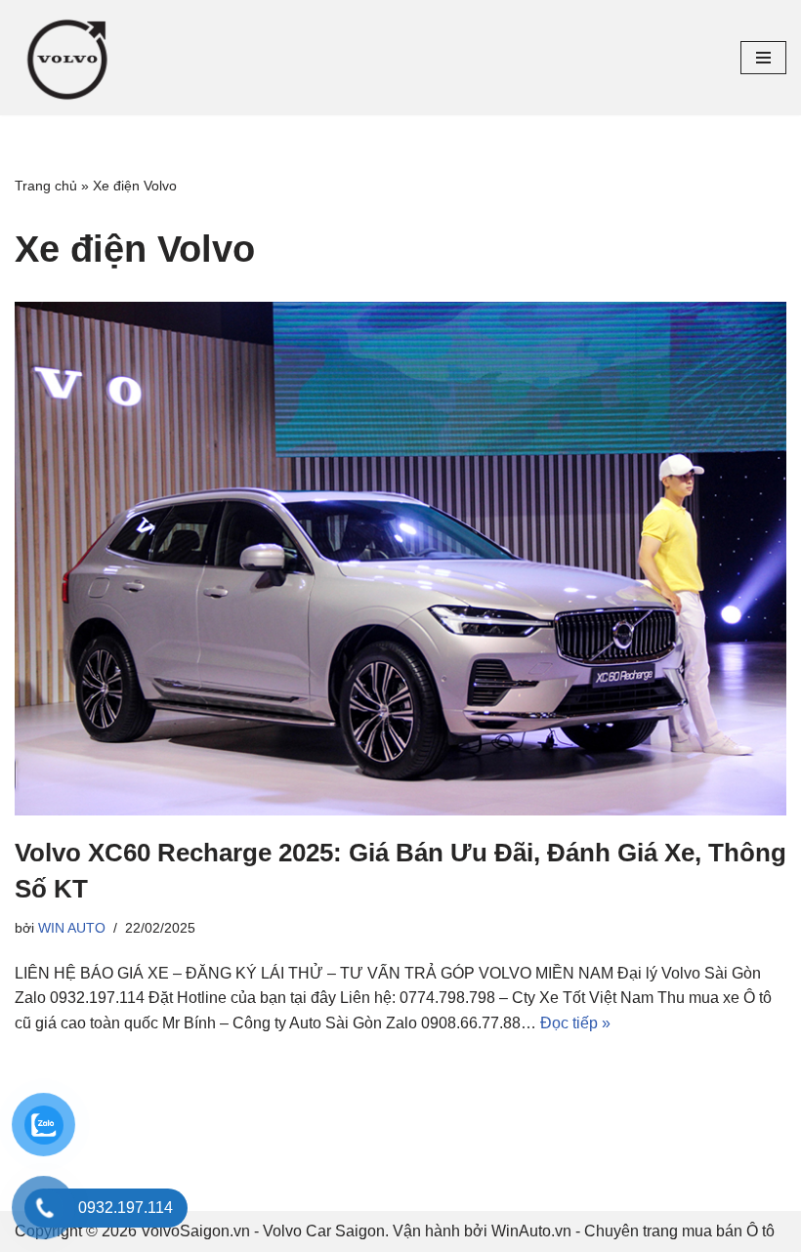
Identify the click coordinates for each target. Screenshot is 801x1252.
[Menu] (763, 57)
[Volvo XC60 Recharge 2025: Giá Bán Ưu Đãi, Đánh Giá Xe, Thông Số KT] (400, 558)
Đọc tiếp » (575, 1023)
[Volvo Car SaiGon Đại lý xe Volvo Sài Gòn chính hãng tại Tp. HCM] (73, 58)
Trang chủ (46, 185)
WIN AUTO (71, 928)
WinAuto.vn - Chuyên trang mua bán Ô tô (633, 1231)
